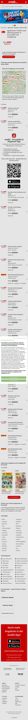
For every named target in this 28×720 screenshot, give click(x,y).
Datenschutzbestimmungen (19, 338)
